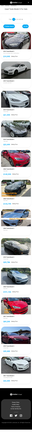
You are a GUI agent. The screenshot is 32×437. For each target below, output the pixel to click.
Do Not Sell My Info (16, 408)
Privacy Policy (15, 402)
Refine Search (10, 26)
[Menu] (28, 2)
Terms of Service (15, 406)
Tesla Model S (14, 5)
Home (2, 5)
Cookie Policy (15, 404)
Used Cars (7, 5)
